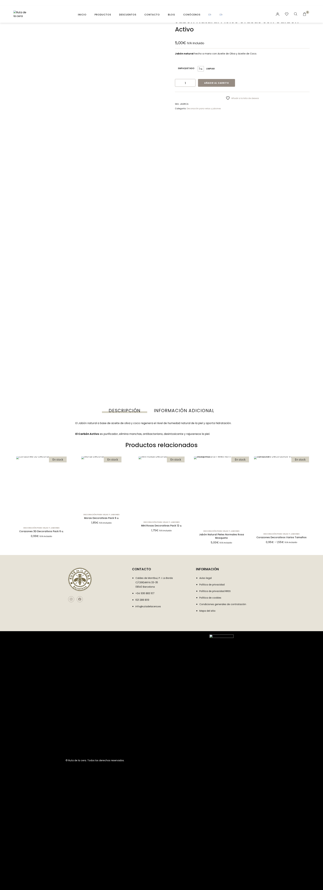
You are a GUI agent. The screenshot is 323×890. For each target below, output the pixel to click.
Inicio (82, 14)
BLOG (171, 14)
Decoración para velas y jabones (204, 108)
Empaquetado (186, 68)
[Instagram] (71, 599)
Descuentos (127, 14)
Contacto (152, 14)
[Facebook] (80, 599)
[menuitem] (210, 14)
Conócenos (191, 14)
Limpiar (210, 68)
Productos (103, 14)
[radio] (201, 68)
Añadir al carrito (216, 83)
